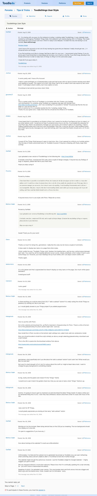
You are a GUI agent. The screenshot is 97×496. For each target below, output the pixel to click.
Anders (8, 116)
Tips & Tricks (23, 10)
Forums (9, 10)
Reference (87, 32)
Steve (7, 239)
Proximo (8, 171)
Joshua (8, 73)
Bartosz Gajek (10, 204)
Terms (38, 495)
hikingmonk (9, 316)
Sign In (89, 3)
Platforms (62, 3)
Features (45, 3)
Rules (85, 16)
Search (49, 16)
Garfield (8, 32)
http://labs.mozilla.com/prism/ (28, 105)
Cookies (44, 495)
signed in (41, 490)
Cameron (9, 281)
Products (27, 3)
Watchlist (32, 16)
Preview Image (23, 45)
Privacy (32, 495)
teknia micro (10, 264)
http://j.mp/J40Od (67, 156)
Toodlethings (22, 63)
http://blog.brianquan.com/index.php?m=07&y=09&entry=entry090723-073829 (43, 330)
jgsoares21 (9, 94)
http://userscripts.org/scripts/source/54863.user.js (34, 344)
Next (23, 486)
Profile (67, 16)
